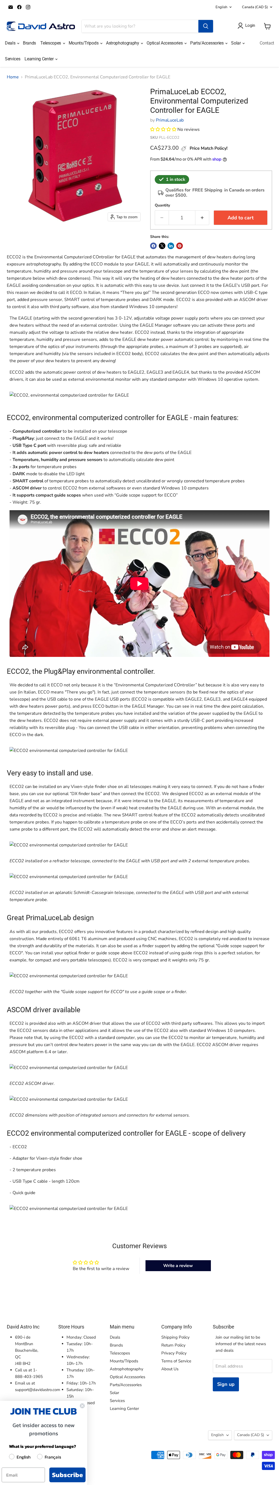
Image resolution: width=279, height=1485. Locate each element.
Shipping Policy (175, 1337)
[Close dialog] (82, 1406)
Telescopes (51, 43)
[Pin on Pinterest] (179, 246)
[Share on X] (162, 246)
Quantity (162, 205)
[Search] (205, 26)
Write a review (178, 1266)
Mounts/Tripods (84, 43)
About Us (169, 1369)
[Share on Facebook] (153, 246)
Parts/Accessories (207, 43)
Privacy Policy (174, 1353)
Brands (29, 43)
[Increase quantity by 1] (202, 217)
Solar (236, 43)
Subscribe (67, 1475)
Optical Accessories (165, 43)
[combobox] (140, 26)
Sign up (226, 1384)
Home (13, 77)
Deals (10, 43)
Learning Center (39, 58)
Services (12, 58)
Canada (255, 7)
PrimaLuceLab (170, 120)
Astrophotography (123, 43)
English (221, 7)
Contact (267, 43)
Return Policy (173, 1345)
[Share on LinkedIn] (171, 246)
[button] (163, 129)
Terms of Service (176, 1361)
